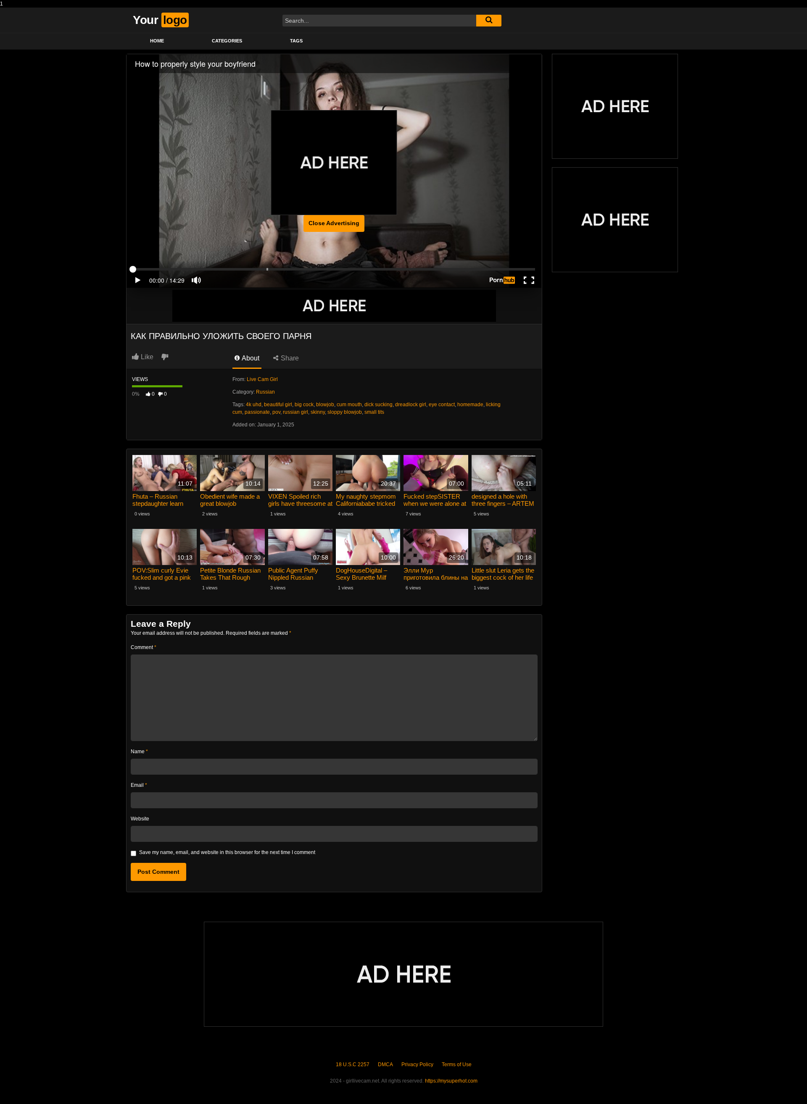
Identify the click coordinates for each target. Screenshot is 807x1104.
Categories (227, 40)
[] (488, 20)
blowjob (325, 404)
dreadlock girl (410, 404)
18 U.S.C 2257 (352, 1064)
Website (140, 819)
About (249, 358)
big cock (304, 404)
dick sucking (378, 404)
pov (276, 412)
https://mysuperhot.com (451, 1081)
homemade (470, 404)
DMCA (385, 1064)
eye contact (442, 404)
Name (139, 751)
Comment (143, 647)
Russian (265, 392)
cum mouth (349, 404)
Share (289, 358)
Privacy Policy (417, 1064)
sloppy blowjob (344, 412)
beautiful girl (278, 404)
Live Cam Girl (262, 379)
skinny (318, 412)
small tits (374, 412)
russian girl (295, 412)
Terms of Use (457, 1064)
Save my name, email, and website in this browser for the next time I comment (227, 852)
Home (157, 40)
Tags (296, 40)
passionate (257, 412)
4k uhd (253, 404)
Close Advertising (334, 223)
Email (139, 785)
